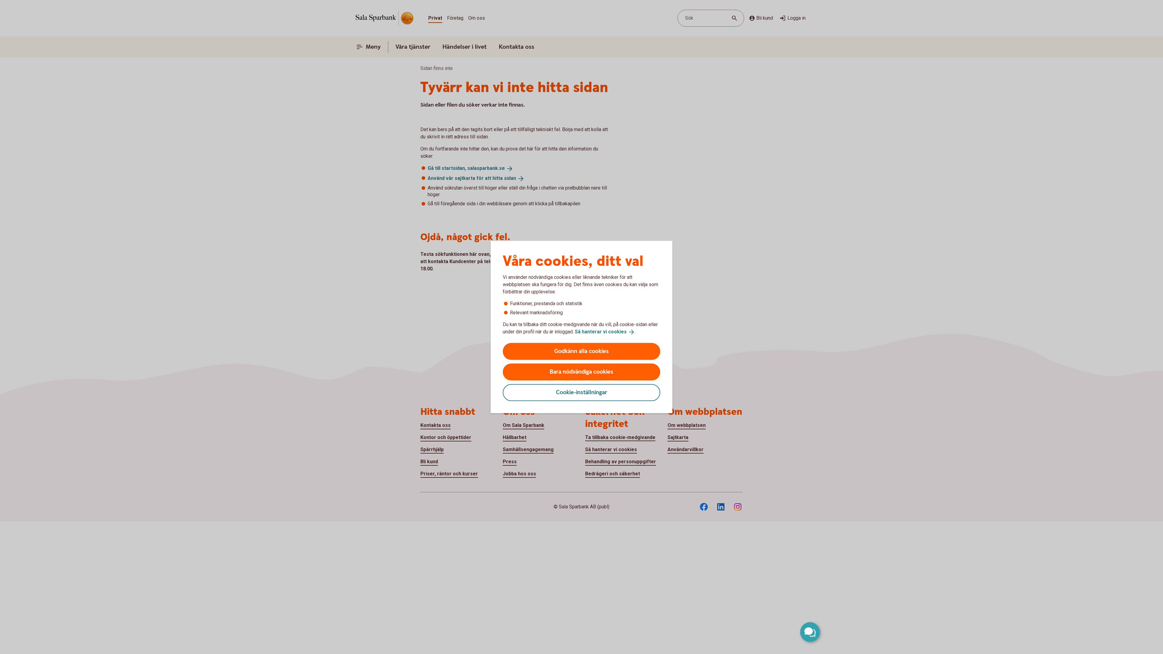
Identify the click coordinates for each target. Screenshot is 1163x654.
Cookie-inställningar (581, 392)
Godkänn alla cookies (581, 351)
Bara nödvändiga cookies (581, 371)
